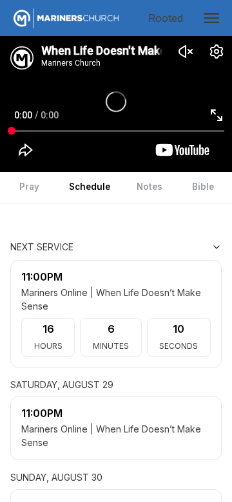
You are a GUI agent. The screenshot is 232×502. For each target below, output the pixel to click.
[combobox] (157, 247)
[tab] (29, 187)
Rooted (168, 18)
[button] (211, 18)
